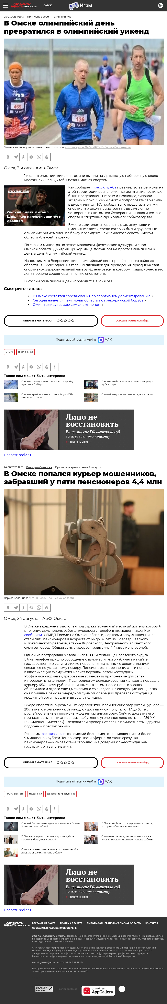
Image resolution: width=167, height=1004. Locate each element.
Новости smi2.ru (17, 455)
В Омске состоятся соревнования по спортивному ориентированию (92, 296)
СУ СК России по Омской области (52, 598)
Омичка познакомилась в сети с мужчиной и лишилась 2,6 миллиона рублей (49, 851)
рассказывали (54, 734)
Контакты (151, 923)
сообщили (33, 635)
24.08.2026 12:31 (13, 467)
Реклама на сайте (43, 923)
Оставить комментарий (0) (132, 320)
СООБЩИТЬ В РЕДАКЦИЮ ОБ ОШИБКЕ (54, 928)
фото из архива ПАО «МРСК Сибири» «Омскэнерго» (98, 147)
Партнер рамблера (67, 989)
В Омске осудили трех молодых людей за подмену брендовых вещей (47, 838)
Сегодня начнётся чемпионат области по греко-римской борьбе (88, 300)
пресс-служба (104, 187)
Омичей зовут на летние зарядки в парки (127, 394)
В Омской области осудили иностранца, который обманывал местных (127, 825)
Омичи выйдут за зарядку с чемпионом (67, 305)
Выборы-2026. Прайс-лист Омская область (114, 923)
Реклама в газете (71, 923)
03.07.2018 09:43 (14, 16)
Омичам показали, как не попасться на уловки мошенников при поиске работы (127, 838)
